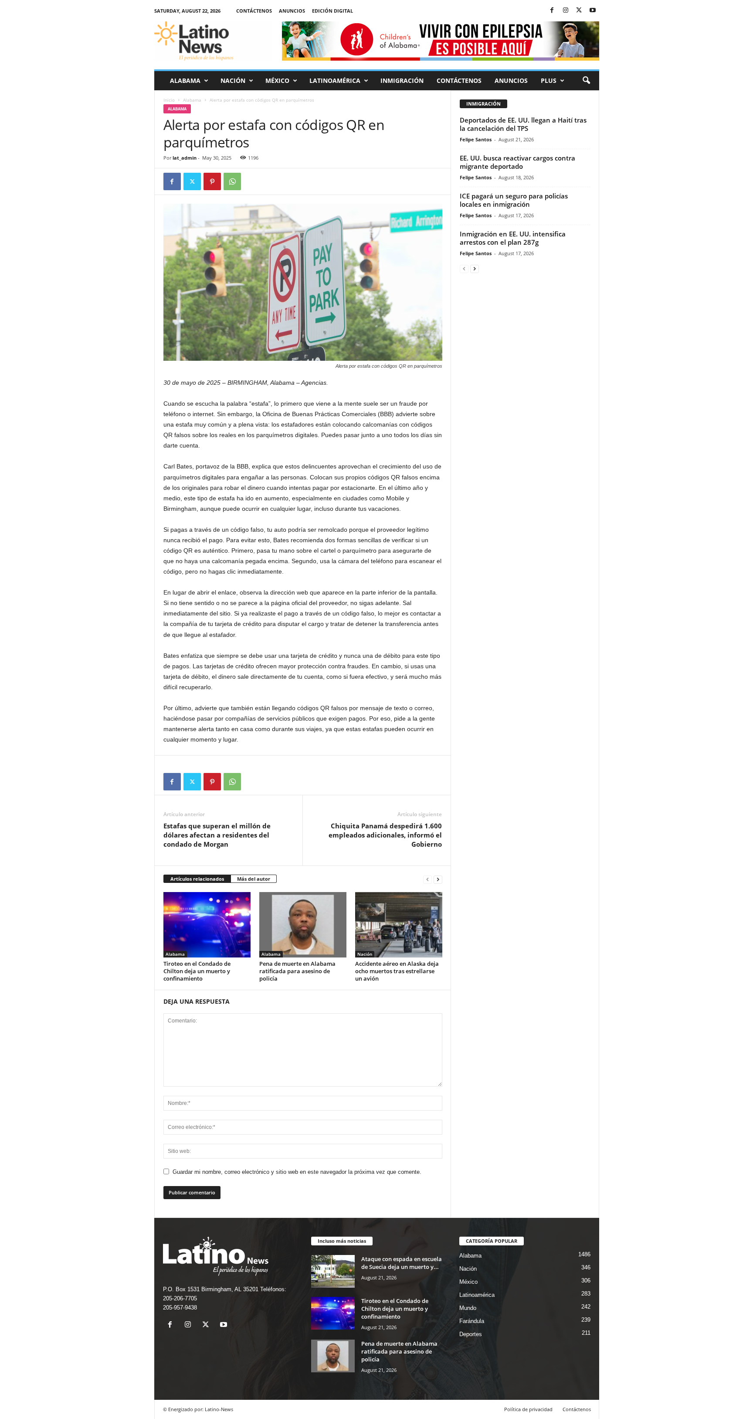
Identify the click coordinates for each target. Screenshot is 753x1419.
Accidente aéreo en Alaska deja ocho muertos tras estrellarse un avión (397, 971)
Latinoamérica (334, 80)
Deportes (470, 1334)
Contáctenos (254, 10)
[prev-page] (427, 879)
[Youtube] (592, 10)
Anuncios (292, 10)
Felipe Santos (476, 139)
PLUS (548, 80)
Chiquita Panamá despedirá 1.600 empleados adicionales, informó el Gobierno (385, 834)
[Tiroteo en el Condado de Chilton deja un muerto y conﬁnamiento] (207, 924)
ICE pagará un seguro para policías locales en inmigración (514, 200)
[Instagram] (565, 10)
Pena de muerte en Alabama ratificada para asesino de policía (297, 971)
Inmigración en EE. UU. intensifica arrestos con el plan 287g (513, 237)
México (277, 80)
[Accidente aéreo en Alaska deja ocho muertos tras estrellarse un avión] (398, 924)
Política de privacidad (528, 1409)
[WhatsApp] (232, 181)
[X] (579, 10)
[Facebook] (552, 10)
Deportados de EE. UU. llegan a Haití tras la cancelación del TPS (523, 124)
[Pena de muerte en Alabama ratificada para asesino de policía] (302, 924)
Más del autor (253, 878)
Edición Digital (332, 10)
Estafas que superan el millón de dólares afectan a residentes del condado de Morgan (217, 834)
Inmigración (402, 80)
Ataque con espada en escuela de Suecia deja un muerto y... (401, 1263)
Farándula (471, 1321)
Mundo (467, 1308)
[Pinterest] (212, 181)
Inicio (169, 100)
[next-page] (438, 879)
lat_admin (185, 157)
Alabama (185, 80)
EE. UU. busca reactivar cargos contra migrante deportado (517, 162)
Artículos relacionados (197, 878)
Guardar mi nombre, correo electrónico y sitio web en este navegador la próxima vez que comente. (297, 1172)
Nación (232, 80)
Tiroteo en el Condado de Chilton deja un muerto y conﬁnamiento (197, 971)
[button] (586, 80)
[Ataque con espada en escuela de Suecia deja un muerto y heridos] (333, 1271)
